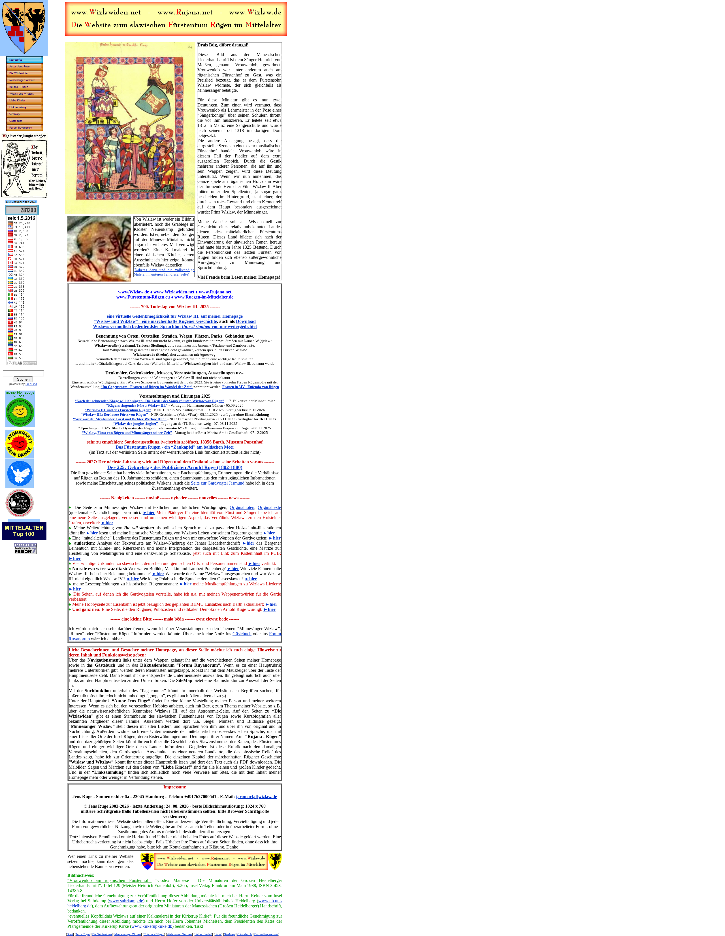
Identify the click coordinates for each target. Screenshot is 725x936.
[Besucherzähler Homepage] (22, 213)
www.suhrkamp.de (126, 900)
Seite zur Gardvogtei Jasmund (217, 483)
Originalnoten (242, 507)
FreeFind (31, 383)
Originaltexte (269, 507)
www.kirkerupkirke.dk (151, 926)
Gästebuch (242, 633)
